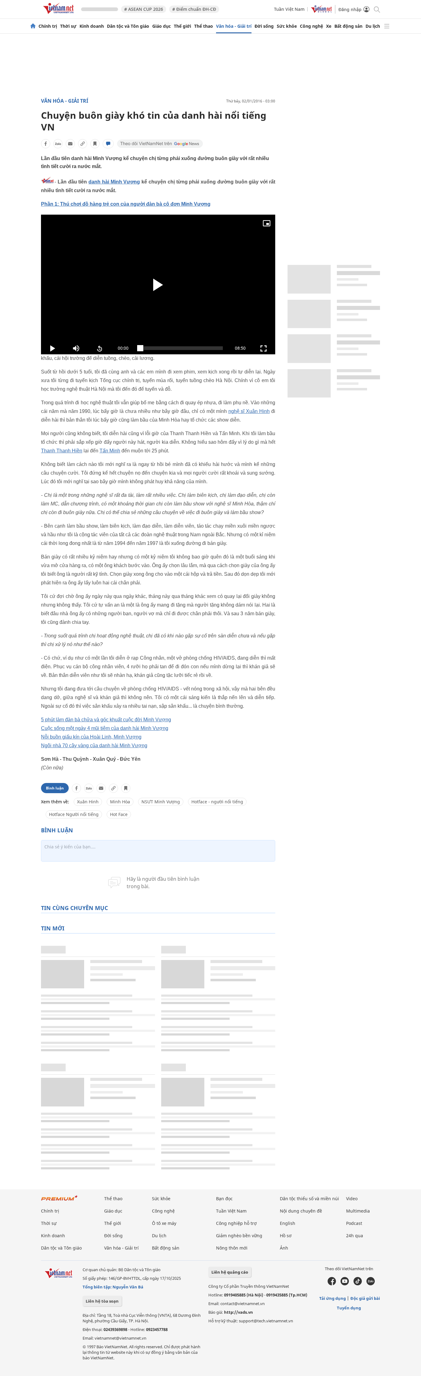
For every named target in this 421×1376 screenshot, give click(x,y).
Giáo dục (161, 26)
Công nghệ (311, 26)
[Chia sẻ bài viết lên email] (70, 143)
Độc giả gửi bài (365, 1298)
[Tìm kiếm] (376, 9)
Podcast (354, 1223)
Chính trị (48, 26)
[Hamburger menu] (386, 26)
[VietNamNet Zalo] (370, 1284)
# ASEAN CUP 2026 (143, 9)
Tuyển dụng (349, 1308)
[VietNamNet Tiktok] (358, 1284)
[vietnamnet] (59, 15)
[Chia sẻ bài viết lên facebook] (45, 143)
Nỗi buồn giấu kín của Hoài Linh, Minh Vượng (91, 736)
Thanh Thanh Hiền (61, 450)
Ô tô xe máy (164, 1223)
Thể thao (203, 26)
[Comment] (108, 143)
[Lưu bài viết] (95, 143)
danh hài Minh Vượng (114, 181)
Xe (328, 26)
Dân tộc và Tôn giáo (128, 26)
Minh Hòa (120, 802)
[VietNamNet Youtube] (345, 1284)
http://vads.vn (238, 1312)
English (287, 1223)
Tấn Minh (110, 450)
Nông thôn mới (231, 1248)
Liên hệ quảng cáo (229, 1272)
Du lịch (373, 26)
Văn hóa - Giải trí (233, 26)
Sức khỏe (287, 26)
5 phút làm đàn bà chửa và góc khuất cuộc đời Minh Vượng (106, 719)
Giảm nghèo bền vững (239, 1235)
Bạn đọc (224, 1198)
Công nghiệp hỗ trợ (236, 1223)
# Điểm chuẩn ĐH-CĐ (194, 9)
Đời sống (264, 26)
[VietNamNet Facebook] (332, 1284)
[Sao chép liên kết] (82, 143)
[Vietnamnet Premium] (59, 1201)
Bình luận (55, 788)
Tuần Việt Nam (289, 9)
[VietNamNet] (33, 26)
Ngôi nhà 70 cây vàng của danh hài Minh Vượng (94, 745)
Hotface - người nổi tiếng (217, 802)
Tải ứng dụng (332, 1298)
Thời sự (68, 26)
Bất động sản (348, 26)
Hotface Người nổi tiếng (74, 814)
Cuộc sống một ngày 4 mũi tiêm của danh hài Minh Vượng (104, 728)
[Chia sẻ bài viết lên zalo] (58, 143)
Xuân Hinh (88, 802)
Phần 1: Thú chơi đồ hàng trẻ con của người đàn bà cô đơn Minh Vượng (126, 204)
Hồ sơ (286, 1235)
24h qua (354, 1235)
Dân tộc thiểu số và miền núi (309, 1198)
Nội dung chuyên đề (301, 1211)
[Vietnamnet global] (321, 11)
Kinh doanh (92, 26)
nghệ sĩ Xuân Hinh (249, 411)
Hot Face (119, 814)
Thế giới (182, 26)
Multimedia (358, 1211)
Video (352, 1198)
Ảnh (284, 1248)
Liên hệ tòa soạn (102, 1301)
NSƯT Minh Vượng (160, 802)
